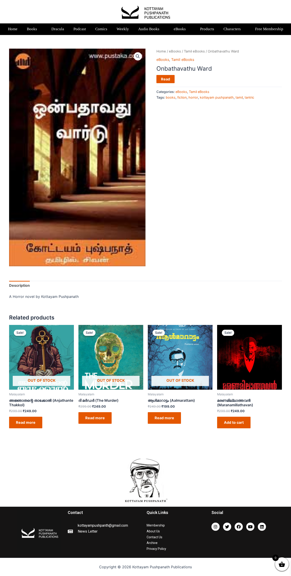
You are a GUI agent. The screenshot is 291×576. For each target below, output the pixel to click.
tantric (249, 97)
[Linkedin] (262, 527)
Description (19, 285)
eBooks (180, 29)
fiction (182, 97)
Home (13, 29)
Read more (25, 422)
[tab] (19, 285)
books (171, 97)
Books (32, 29)
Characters (232, 29)
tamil (239, 97)
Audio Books (148, 29)
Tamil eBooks (194, 51)
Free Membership (269, 29)
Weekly (123, 29)
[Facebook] (239, 527)
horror (193, 97)
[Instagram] (215, 527)
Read (165, 79)
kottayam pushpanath (217, 97)
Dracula (57, 29)
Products (207, 29)
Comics (101, 29)
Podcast (79, 29)
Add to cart (234, 422)
